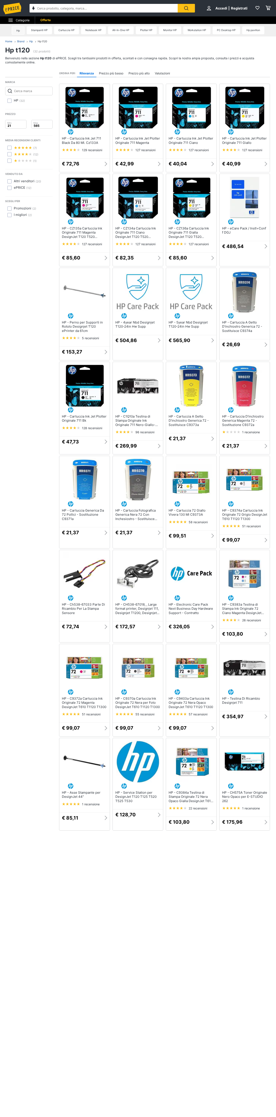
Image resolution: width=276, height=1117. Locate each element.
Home (8, 41)
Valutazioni (162, 73)
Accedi (221, 8)
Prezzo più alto (139, 73)
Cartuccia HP (66, 30)
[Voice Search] (33, 8)
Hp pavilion (253, 30)
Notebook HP (93, 30)
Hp (18, 30)
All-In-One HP (120, 30)
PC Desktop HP (226, 30)
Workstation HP (197, 30)
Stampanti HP (39, 30)
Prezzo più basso (111, 73)
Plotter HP (146, 30)
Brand (20, 41)
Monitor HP (170, 30)
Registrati (239, 8)
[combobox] (104, 8)
